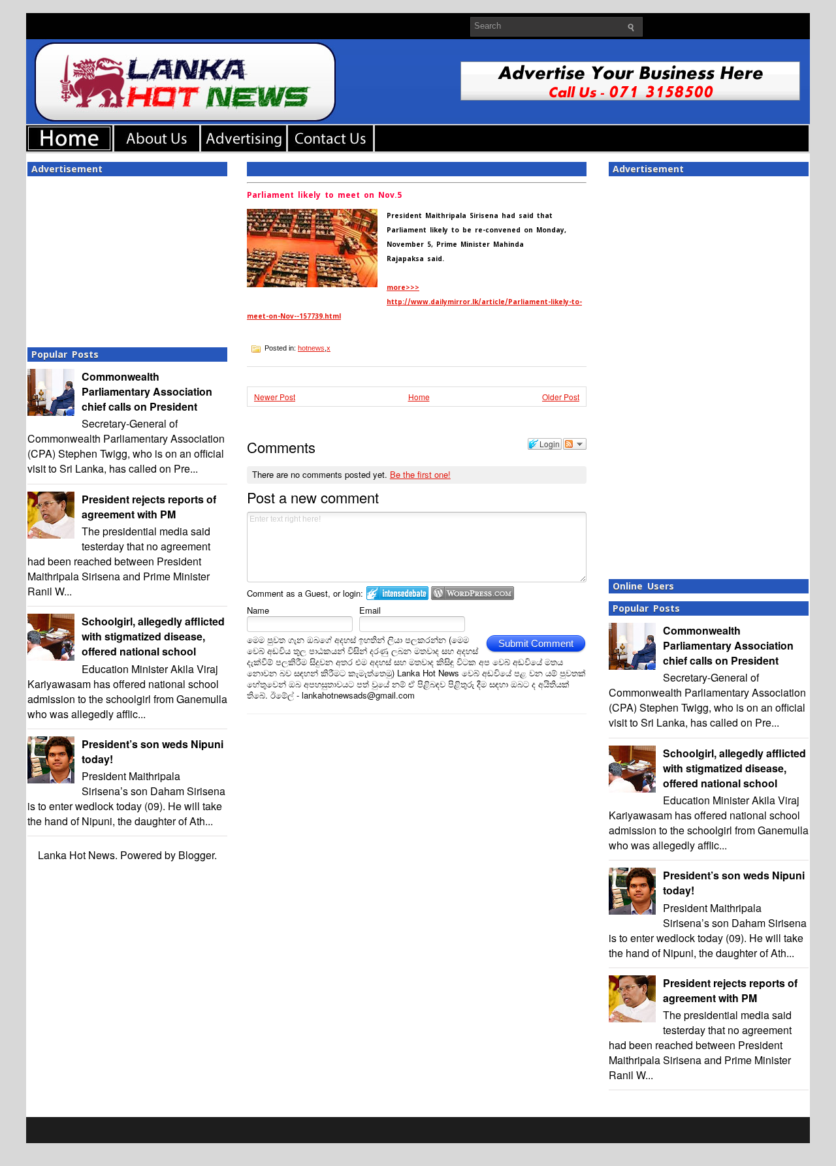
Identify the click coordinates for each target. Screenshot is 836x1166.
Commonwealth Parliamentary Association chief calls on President (147, 391)
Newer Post (274, 396)
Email (370, 610)
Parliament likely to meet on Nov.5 (324, 195)
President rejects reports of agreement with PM (149, 507)
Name (258, 610)
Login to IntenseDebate (397, 593)
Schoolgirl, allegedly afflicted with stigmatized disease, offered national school (153, 636)
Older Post (560, 396)
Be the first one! (420, 474)
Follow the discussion (575, 444)
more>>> (403, 287)
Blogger (196, 854)
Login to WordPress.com (472, 593)
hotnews (311, 348)
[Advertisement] (127, 257)
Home (419, 396)
